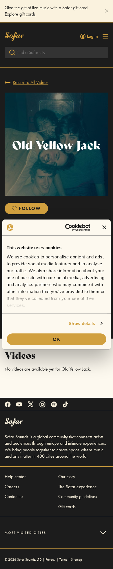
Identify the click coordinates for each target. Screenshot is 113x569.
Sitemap (76, 559)
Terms (63, 559)
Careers (12, 487)
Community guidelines (77, 496)
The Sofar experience (77, 487)
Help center (15, 477)
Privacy (50, 559)
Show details (82, 323)
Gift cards (67, 507)
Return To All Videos (30, 82)
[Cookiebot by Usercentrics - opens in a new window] (67, 227)
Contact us (14, 496)
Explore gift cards (20, 14)
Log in (92, 36)
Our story (66, 477)
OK (57, 339)
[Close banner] (104, 228)
